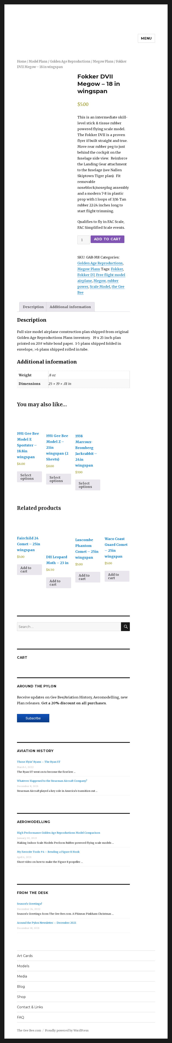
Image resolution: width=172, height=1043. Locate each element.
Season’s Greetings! (29, 903)
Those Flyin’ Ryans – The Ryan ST (38, 761)
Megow (100, 281)
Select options (27, 477)
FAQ (20, 1017)
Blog (21, 987)
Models (23, 966)
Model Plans (38, 61)
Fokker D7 (85, 275)
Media (22, 976)
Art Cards (25, 956)
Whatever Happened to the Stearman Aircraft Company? (52, 780)
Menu (146, 38)
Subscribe (33, 718)
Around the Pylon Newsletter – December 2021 (46, 922)
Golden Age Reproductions (70, 61)
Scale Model (100, 286)
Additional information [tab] (70, 307)
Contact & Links (30, 1007)
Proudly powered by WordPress (67, 1030)
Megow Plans (103, 61)
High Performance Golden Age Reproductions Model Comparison (58, 832)
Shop (21, 997)
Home (21, 61)
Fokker (117, 269)
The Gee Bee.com (29, 1030)
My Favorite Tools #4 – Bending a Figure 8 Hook (48, 851)
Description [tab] (33, 307)
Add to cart (107, 239)
